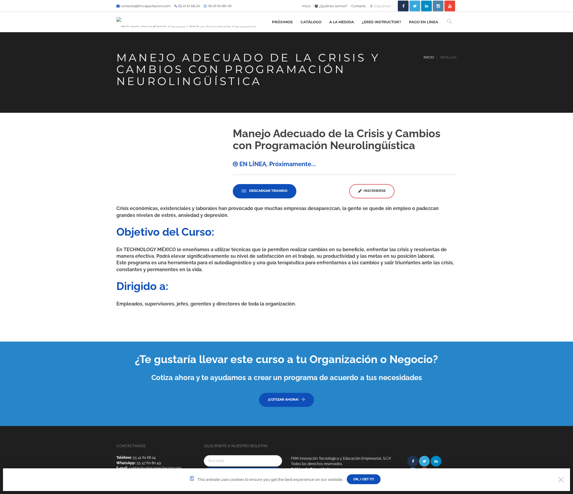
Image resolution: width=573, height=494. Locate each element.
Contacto (358, 6)
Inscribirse (374, 191)
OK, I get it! (363, 479)
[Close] (561, 479)
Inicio (306, 6)
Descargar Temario (267, 191)
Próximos (282, 22)
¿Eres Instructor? (381, 22)
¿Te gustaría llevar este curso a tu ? (286, 359)
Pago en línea (423, 22)
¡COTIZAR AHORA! (283, 399)
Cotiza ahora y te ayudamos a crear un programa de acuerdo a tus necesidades (286, 377)
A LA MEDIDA (341, 22)
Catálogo (311, 22)
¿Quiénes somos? (332, 6)
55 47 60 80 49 (219, 6)
